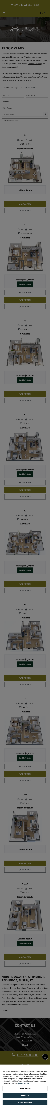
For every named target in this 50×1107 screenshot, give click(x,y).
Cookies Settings (25, 1088)
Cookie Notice (23, 1083)
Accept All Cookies (25, 1102)
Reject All (25, 1095)
